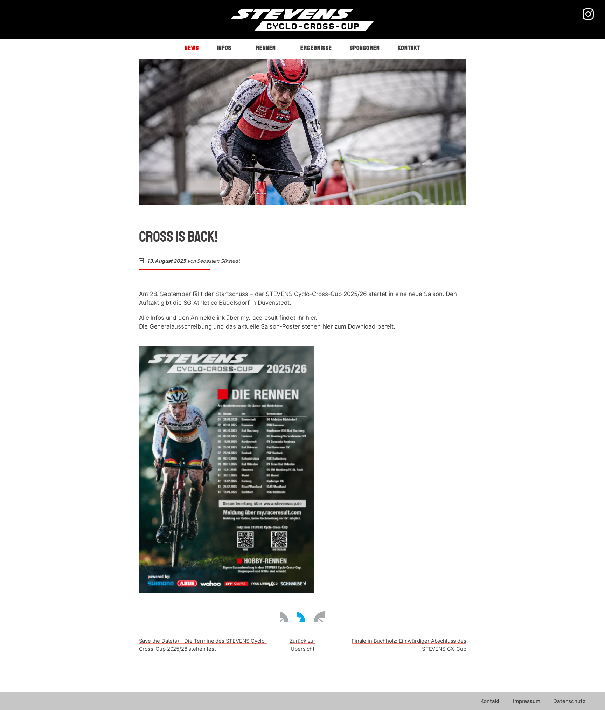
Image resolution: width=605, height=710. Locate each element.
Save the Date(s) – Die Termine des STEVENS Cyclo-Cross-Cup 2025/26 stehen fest (203, 644)
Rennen (266, 48)
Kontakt (409, 48)
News (192, 48)
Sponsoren (365, 48)
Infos (224, 48)
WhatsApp (302, 616)
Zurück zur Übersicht (302, 644)
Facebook (285, 616)
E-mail (319, 616)
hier (310, 317)
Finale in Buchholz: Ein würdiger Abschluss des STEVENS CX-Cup (409, 644)
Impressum (526, 701)
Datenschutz (569, 701)
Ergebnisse (316, 48)
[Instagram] (588, 15)
